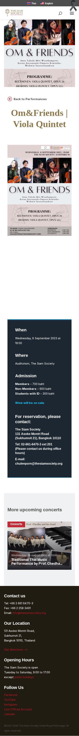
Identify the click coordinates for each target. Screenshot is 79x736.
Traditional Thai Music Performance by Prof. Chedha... (36, 562)
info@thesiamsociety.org (29, 613)
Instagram (11, 704)
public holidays (24, 677)
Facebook (10, 695)
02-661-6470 (30, 444)
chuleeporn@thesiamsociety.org (39, 463)
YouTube (10, 699)
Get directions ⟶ (16, 649)
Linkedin (9, 714)
